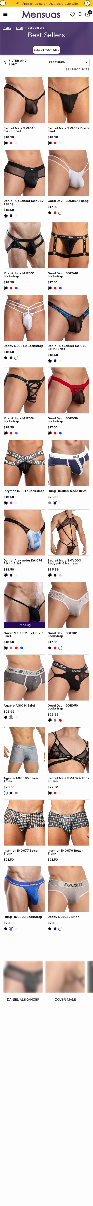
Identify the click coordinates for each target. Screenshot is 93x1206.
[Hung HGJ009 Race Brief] (68, 463)
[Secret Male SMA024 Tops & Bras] (68, 750)
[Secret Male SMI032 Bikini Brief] (68, 100)
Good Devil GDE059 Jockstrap (63, 420)
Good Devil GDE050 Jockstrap (63, 707)
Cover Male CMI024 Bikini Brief (24, 635)
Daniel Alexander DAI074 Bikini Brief (23, 562)
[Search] (80, 14)
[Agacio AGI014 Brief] (24, 677)
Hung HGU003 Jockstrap (23, 916)
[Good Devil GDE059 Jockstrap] (68, 390)
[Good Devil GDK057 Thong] (68, 173)
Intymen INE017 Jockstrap (24, 491)
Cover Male (65, 999)
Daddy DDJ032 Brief (63, 916)
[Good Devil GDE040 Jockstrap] (68, 245)
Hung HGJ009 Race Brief (67, 491)
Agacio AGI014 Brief (19, 705)
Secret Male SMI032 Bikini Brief (68, 130)
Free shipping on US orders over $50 (50, 3)
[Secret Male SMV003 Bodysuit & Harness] (68, 532)
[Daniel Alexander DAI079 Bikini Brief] (68, 318)
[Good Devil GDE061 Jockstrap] (68, 605)
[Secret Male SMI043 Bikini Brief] (24, 100)
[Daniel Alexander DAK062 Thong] (24, 173)
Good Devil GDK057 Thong (68, 200)
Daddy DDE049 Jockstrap (23, 345)
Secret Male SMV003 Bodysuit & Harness (64, 562)
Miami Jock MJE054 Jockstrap (19, 420)
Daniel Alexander (23, 999)
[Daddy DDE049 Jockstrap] (24, 318)
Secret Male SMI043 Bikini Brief (20, 130)
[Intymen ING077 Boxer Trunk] (24, 822)
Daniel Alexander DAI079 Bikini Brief (67, 347)
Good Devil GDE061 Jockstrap (63, 635)
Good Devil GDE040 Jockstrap (63, 275)
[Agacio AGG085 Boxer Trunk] (24, 750)
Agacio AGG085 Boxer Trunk (21, 780)
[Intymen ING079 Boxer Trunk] (68, 822)
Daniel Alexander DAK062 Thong (24, 202)
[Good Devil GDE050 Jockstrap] (68, 677)
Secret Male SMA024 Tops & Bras (68, 780)
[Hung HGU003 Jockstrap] (24, 889)
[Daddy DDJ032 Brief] (68, 889)
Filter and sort (18, 62)
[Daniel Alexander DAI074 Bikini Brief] (24, 532)
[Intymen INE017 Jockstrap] (24, 463)
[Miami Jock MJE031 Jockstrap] (24, 245)
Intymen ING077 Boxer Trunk (21, 852)
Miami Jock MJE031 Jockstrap (19, 275)
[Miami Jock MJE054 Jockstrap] (24, 390)
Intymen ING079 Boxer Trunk (65, 852)
